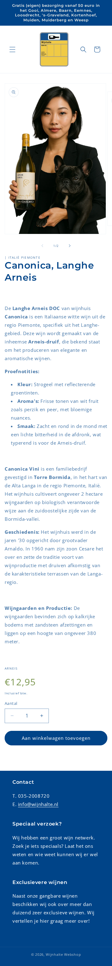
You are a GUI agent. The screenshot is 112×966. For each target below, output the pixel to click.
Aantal (11, 703)
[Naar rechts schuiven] (70, 245)
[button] (12, 49)
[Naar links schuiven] (42, 245)
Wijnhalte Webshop (63, 954)
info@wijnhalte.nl (38, 804)
